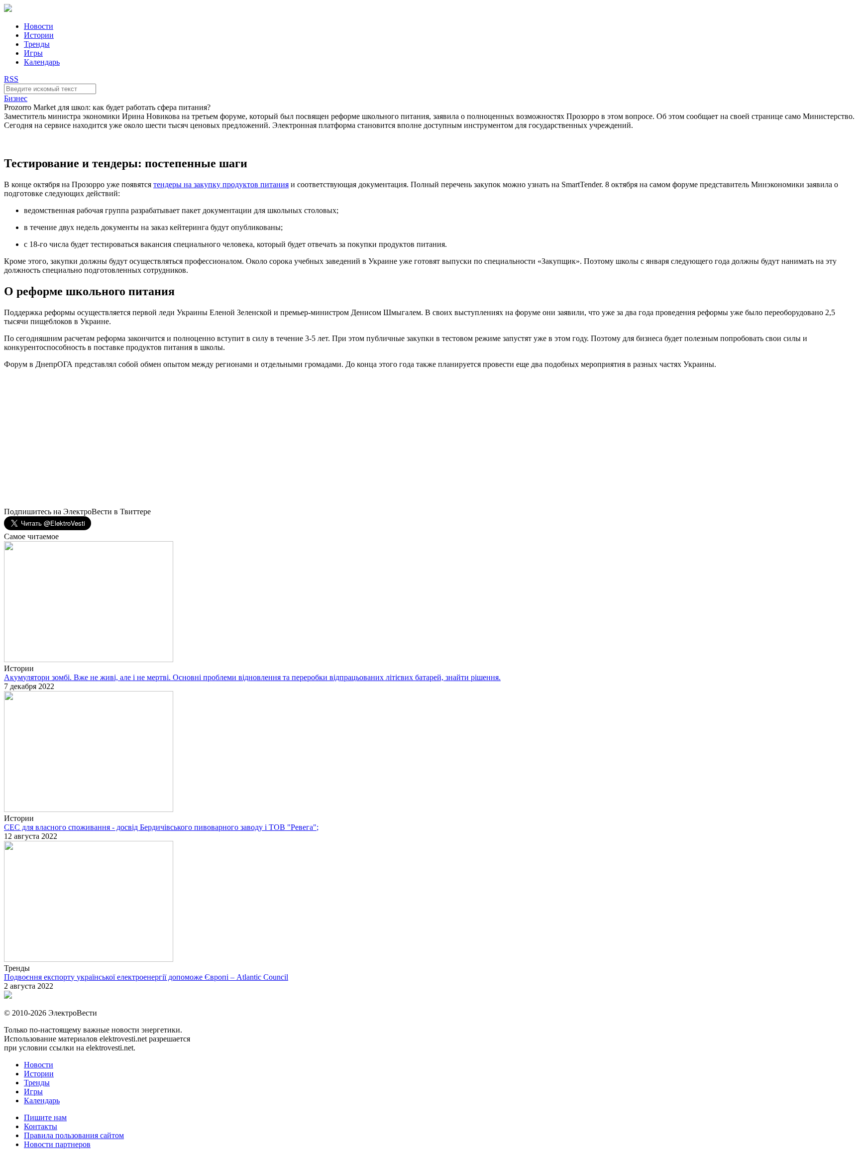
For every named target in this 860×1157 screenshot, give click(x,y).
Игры (33, 53)
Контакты (40, 1126)
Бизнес (15, 98)
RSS (11, 79)
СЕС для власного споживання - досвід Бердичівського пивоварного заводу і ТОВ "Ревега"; (161, 827)
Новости (38, 26)
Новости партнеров (57, 1144)
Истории (39, 35)
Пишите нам (45, 1117)
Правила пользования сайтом (74, 1135)
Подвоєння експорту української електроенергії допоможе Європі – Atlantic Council (146, 977)
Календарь (42, 62)
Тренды (37, 44)
